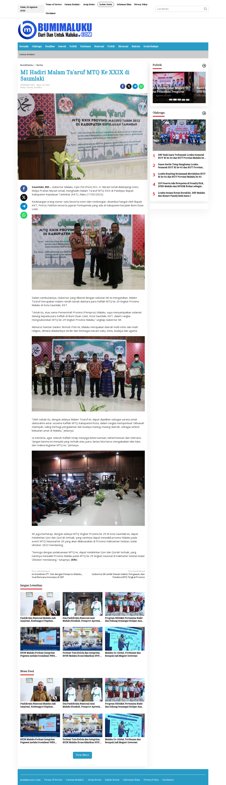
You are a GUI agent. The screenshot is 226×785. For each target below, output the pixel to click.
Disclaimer (168, 780)
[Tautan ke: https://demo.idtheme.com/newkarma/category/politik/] (204, 66)
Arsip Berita (94, 780)
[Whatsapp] (141, 86)
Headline (38, 87)
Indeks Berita (112, 780)
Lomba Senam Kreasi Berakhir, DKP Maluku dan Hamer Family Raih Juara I (181, 194)
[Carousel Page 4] (183, 100)
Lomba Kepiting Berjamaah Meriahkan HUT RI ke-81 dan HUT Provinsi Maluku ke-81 (182, 175)
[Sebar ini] (122, 86)
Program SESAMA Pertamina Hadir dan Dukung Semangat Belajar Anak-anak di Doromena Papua (124, 620)
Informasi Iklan (131, 780)
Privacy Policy (151, 780)
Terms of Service (53, 780)
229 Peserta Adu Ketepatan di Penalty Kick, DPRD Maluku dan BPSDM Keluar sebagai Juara (181, 185)
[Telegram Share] (135, 86)
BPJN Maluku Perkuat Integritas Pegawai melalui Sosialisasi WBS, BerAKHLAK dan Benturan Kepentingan (38, 654)
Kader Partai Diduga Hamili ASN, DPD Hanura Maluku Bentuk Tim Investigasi (176, 90)
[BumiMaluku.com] (55, 29)
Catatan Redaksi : (75, 780)
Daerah (29, 87)
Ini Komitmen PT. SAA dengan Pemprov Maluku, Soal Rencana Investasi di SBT (57, 574)
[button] (205, 9)
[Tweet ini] (129, 86)
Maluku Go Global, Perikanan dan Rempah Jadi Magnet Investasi (123, 654)
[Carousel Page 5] (187, 100)
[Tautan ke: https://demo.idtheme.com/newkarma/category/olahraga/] (204, 113)
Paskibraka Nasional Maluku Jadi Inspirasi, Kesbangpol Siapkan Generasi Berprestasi (38, 620)
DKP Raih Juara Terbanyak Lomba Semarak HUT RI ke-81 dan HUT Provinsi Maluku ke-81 (181, 157)
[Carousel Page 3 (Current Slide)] (179, 100)
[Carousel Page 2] (175, 100)
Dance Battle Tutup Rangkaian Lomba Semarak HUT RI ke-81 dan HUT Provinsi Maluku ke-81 (180, 166)
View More (82, 755)
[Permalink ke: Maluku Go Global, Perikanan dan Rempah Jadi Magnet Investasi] (125, 638)
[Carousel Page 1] (171, 100)
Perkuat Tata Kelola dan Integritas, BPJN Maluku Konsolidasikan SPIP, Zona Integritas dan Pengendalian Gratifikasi (81, 654)
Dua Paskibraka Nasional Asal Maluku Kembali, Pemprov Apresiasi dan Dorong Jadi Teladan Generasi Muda (82, 620)
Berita (23, 87)
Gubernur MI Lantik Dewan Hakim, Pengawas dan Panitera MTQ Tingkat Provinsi (118, 574)
